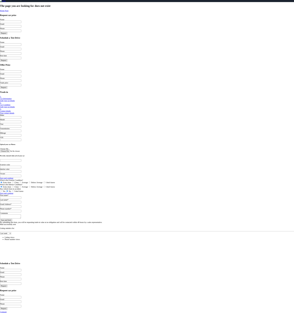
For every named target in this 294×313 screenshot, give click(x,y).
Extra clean (6, 182)
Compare (3, 312)
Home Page (4, 11)
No (9, 191)
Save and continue (6, 178)
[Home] (3, 1)
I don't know (50, 182)
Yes (4, 191)
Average (24, 182)
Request (3, 33)
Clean (16, 182)
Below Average (37, 182)
